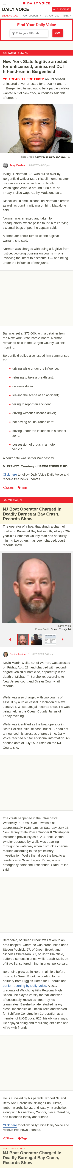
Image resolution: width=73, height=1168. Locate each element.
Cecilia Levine (18, 654)
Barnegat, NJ (13, 500)
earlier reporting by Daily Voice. (25, 986)
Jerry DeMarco (18, 165)
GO (57, 33)
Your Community (32, 16)
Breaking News (10, 16)
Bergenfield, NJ (15, 52)
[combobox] (29, 33)
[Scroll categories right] (70, 15)
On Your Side (52, 16)
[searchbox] (31, 33)
